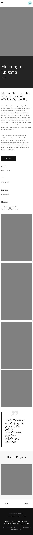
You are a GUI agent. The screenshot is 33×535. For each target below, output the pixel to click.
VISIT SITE (9, 158)
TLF (18, 516)
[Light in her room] (16, 479)
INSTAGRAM (11, 516)
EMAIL (24, 516)
